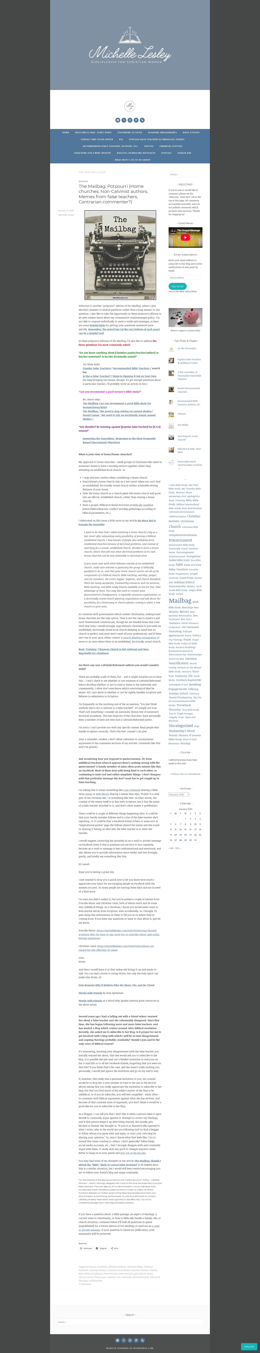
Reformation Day (177, 654)
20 (175, 834)
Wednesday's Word (182, 731)
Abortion (180, 492)
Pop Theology (175, 639)
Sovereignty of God (178, 684)
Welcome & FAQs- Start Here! (93, 132)
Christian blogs (135, 1266)
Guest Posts (186, 578)
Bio (121, 139)
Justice (179, 593)
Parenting (175, 631)
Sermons (186, 671)
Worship (185, 743)
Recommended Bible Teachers (131, 368)
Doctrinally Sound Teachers (183, 548)
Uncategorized (181, 725)
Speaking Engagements (162, 132)
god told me (140, 1273)
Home (65, 132)
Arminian (91, 1266)
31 (195, 840)
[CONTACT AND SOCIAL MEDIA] (142, 1340)
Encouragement (185, 552)
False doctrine (111, 1273)
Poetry (188, 635)
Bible (189, 500)
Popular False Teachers (97, 368)
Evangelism (193, 556)
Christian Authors (117, 1266)
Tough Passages (185, 713)
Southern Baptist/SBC (189, 680)
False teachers (126, 1273)
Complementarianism (183, 535)
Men (196, 607)
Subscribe (249, 1346)
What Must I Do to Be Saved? (132, 159)
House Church (94, 1277)
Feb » (177, 848)
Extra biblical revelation (91, 1273)
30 (190, 840)
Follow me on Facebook (185, 774)
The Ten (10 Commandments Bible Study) (185, 701)
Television (194, 693)
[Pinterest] (136, 120)
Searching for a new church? (92, 152)
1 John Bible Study (178, 484)
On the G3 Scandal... (187, 348)
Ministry (174, 611)
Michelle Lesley (66, 214)
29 (185, 840)
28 (180, 840)
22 (185, 834)
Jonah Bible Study (178, 590)
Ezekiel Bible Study (179, 560)
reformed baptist (140, 1277)
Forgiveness (182, 573)
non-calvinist (109, 1277)
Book (184, 508)
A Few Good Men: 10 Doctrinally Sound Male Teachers (189, 376)
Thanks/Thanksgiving (180, 697)
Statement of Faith (129, 132)
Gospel (194, 573)
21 (181, 834)
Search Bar (184, 152)
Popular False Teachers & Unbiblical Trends (157, 139)
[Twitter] (124, 120)
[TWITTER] (123, 1340)
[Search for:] (185, 174)
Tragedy (173, 717)
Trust (181, 717)
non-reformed (124, 1277)
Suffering (193, 689)
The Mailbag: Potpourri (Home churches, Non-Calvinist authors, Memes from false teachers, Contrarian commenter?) (113, 194)
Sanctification (178, 663)
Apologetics (193, 496)
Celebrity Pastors (177, 516)
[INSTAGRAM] (130, 1340)
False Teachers (178, 569)
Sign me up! (177, 286)
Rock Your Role (176, 658)
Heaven (198, 577)
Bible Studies (191, 132)
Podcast (166, 152)
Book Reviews (195, 508)
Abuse (189, 492)
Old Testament (190, 627)
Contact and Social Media (97, 139)
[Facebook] (117, 120)
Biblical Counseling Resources (136, 152)
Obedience (174, 623)
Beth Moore (102, 794)
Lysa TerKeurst (131, 790)
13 (176, 829)
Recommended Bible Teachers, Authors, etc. (110, 146)
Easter (172, 552)
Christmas (187, 521)
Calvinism (102, 1266)
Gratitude (173, 577)
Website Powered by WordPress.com (129, 1348)
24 (195, 834)
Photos (149, 146)
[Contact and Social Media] (142, 120)
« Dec (171, 848)
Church (153, 1270)
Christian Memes (97, 1270)
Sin (190, 676)
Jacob (199, 586)
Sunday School (178, 693)
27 (175, 840)
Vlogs (196, 726)
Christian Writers (140, 1270)
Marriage (187, 607)
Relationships (195, 654)
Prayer (187, 639)
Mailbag (83, 181)
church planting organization (139, 637)
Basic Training (177, 500)
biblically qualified (143, 505)
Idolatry (191, 586)
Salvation (191, 658)
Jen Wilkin (183, 424)
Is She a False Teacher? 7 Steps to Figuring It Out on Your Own (119, 376)
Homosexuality (177, 586)
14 (181, 829)
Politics (197, 635)
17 (195, 829)
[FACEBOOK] (117, 1340)
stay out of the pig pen (133, 1153)
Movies (184, 611)
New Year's (186, 619)
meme (88, 794)
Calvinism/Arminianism (182, 511)
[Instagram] (130, 120)
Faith (179, 564)
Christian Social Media (118, 1270)
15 (185, 829)
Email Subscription (185, 254)
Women (173, 735)
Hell (171, 582)
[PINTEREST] (136, 1340)
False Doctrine (192, 565)
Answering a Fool (177, 496)
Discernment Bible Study (182, 544)
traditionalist (95, 1280)
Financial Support (171, 146)
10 (195, 824)
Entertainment (177, 556)
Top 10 (172, 713)
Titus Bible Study (190, 709)
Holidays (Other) (184, 582)
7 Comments (85, 1284)
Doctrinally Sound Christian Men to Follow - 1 (190, 465)
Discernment (180, 540)
